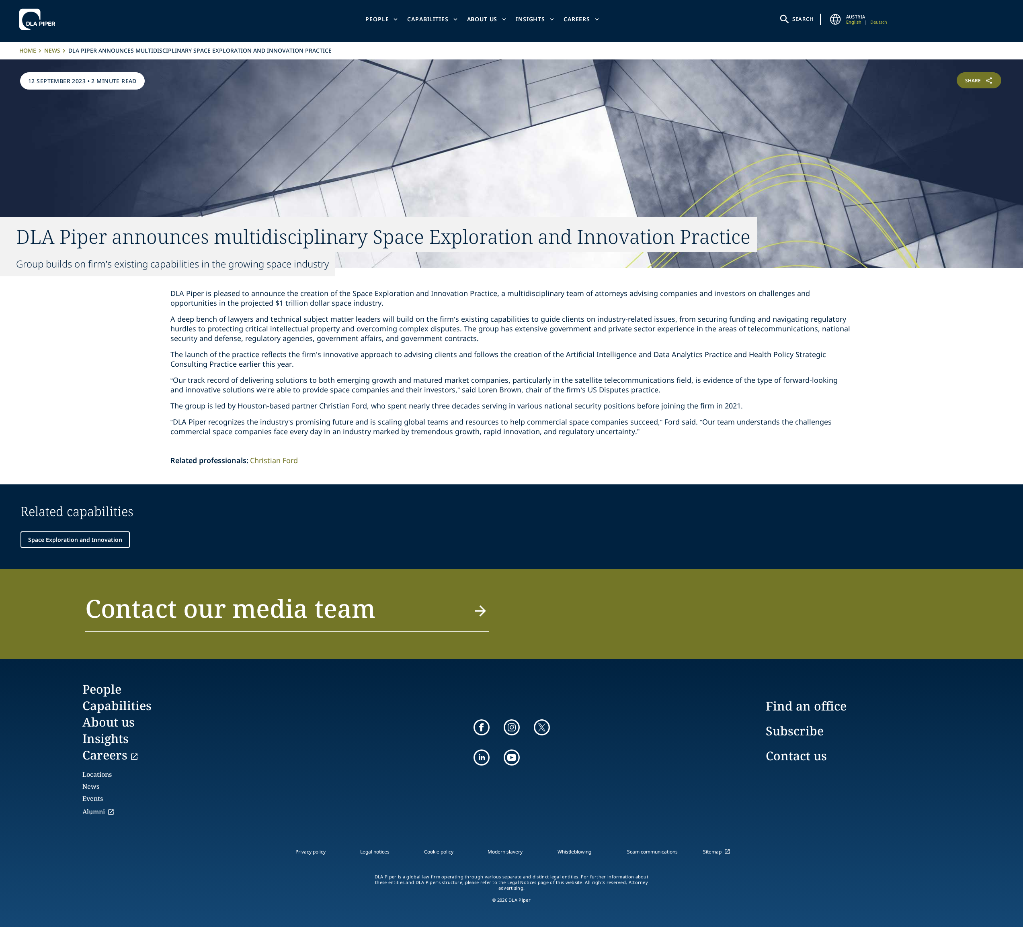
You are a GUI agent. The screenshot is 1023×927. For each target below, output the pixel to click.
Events (92, 798)
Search (803, 18)
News (52, 50)
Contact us (796, 755)
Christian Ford (274, 460)
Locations (97, 774)
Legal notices (375, 851)
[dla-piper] (39, 19)
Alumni (93, 811)
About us (482, 19)
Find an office (806, 706)
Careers (577, 19)
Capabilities (427, 19)
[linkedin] (482, 757)
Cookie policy (438, 851)
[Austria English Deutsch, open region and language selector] (836, 19)
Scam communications (652, 851)
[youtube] (512, 757)
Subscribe (795, 731)
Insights (530, 19)
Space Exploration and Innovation (75, 539)
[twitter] (542, 727)
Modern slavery (505, 851)
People (377, 19)
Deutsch (878, 22)
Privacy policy (310, 851)
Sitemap (712, 851)
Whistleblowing (574, 851)
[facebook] (482, 727)
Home (27, 50)
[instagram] (512, 727)
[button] (287, 613)
